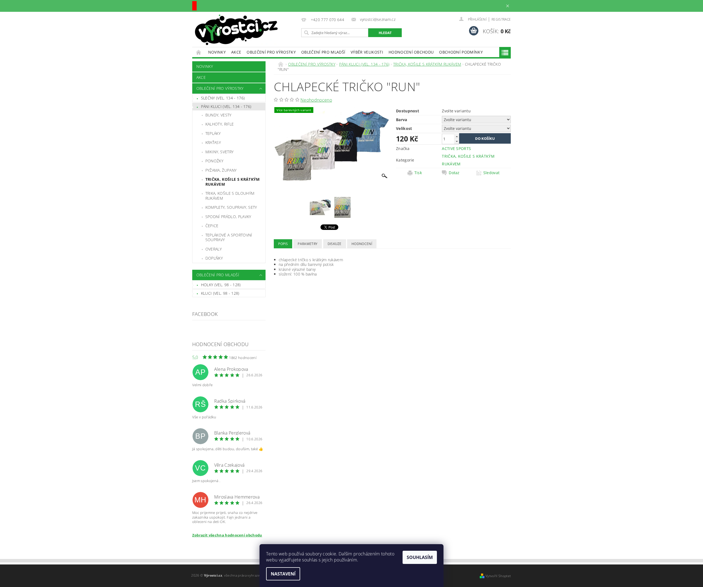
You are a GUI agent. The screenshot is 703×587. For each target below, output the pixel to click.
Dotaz (454, 172)
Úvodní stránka (198, 52)
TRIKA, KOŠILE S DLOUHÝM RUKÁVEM (229, 196)
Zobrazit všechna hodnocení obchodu (227, 535)
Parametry (307, 243)
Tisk (418, 172)
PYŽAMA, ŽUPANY (220, 170)
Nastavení (283, 574)
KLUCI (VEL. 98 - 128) (220, 293)
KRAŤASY (213, 142)
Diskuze (335, 243)
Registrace (501, 19)
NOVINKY (217, 52)
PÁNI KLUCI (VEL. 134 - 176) (226, 106)
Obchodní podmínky (460, 52)
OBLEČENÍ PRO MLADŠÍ (323, 52)
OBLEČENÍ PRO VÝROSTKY (271, 52)
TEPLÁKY (213, 133)
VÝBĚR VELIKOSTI (367, 52)
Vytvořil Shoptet (498, 576)
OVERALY (213, 249)
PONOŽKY (214, 160)
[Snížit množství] (456, 141)
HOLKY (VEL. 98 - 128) (221, 284)
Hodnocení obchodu (411, 52)
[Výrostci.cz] (236, 30)
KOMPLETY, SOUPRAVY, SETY (231, 207)
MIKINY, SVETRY (219, 151)
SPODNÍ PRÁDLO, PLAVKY (228, 216)
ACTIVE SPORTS (456, 148)
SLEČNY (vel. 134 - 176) (223, 98)
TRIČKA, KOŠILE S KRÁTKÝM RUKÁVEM (232, 182)
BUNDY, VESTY (218, 115)
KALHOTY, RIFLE (219, 124)
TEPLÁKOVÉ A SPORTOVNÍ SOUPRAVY (228, 237)
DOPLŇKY (214, 258)
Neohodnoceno (316, 100)
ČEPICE (212, 225)
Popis (283, 243)
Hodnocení (362, 243)
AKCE (236, 52)
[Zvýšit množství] (456, 136)
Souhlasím (420, 557)
